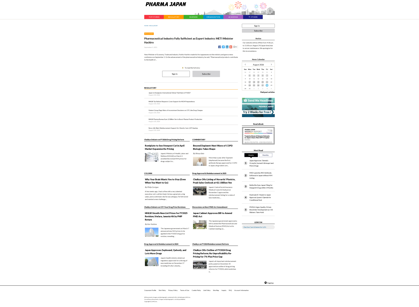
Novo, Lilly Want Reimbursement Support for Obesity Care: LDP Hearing (173, 128)
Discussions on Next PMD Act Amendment (210, 207)
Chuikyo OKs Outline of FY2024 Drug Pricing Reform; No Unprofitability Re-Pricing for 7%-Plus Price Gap (212, 253)
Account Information (241, 290)
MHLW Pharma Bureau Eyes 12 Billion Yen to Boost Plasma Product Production (175, 119)
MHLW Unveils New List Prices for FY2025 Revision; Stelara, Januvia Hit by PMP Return (166, 216)
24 (249, 85)
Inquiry (224, 290)
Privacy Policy (173, 290)
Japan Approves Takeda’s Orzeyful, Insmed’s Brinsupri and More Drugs (261, 163)
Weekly (251, 155)
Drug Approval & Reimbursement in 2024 (161, 244)
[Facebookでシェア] (219, 46)
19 (258, 82)
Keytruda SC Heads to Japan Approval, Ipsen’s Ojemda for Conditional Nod (260, 197)
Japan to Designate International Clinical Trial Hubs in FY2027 (170, 93)
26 (258, 85)
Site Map (216, 290)
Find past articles (267, 92)
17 (249, 82)
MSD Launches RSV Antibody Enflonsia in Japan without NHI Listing (260, 175)
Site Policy (162, 290)
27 (262, 85)
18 (254, 82)
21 (267, 82)
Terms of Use (184, 290)
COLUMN (148, 173)
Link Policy (206, 290)
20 (262, 82)
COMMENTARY (198, 140)
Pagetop (270, 283)
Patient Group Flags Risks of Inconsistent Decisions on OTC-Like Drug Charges (176, 110)
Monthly (265, 155)
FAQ (230, 290)
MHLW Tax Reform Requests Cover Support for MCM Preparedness (172, 101)
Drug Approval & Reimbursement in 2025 (209, 173)
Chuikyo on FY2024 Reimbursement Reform (210, 244)
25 (254, 85)
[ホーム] (165, 3)
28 (267, 85)
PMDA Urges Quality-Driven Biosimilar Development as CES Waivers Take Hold (261, 209)
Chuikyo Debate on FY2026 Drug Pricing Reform (164, 140)
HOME (146, 25)
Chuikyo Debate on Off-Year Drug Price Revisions (165, 207)
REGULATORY (153, 25)
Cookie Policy (196, 290)
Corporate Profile (150, 290)
